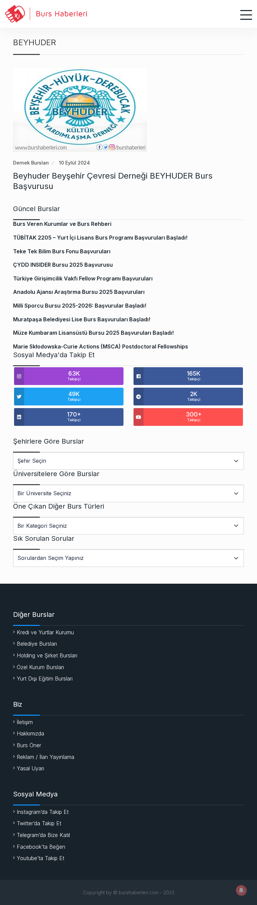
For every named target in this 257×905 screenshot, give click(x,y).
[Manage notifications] (241, 890)
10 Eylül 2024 (74, 163)
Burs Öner (29, 745)
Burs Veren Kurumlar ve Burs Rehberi (62, 223)
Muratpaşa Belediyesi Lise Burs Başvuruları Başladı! (81, 319)
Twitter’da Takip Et (39, 823)
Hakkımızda (30, 733)
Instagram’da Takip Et (43, 812)
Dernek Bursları (31, 163)
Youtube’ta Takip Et (40, 858)
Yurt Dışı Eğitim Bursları (45, 678)
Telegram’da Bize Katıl (43, 835)
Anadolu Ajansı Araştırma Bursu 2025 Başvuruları (79, 291)
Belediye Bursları (37, 643)
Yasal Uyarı (30, 768)
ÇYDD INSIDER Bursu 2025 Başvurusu (63, 264)
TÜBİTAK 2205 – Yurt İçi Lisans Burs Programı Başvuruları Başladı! (100, 237)
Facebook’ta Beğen (41, 846)
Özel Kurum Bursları (40, 667)
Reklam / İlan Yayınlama (45, 757)
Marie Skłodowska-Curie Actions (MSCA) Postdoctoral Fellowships (100, 346)
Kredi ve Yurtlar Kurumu (45, 632)
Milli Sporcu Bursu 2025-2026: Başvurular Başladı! (79, 305)
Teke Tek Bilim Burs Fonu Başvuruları (61, 251)
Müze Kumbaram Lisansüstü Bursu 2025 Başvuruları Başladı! (93, 332)
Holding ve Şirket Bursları (47, 655)
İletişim (25, 722)
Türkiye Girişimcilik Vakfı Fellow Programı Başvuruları (83, 278)
